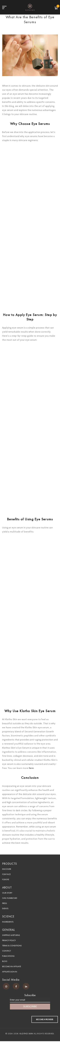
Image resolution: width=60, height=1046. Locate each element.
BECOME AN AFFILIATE (11, 966)
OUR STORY (7, 892)
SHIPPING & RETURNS (11, 935)
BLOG (4, 961)
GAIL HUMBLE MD (9, 898)
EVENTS (5, 908)
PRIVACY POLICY (9, 940)
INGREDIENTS (8, 921)
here (31, 768)
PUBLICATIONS (8, 956)
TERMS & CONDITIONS (12, 945)
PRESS (4, 903)
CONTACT (6, 950)
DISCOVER (6, 869)
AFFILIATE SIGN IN (9, 971)
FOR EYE (5, 879)
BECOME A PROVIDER (44, 1019)
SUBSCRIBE (30, 1006)
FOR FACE (6, 874)
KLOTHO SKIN (27, 1033)
